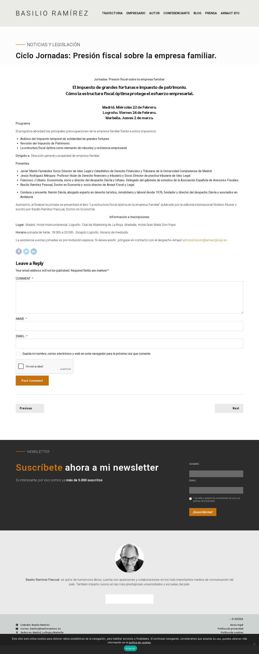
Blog (197, 13)
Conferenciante (176, 13)
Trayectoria (112, 13)
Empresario (135, 13)
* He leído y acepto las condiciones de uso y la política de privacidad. (216, 499)
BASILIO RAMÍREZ (52, 13)
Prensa (211, 13)
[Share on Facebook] (19, 251)
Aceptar (130, 648)
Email (21, 336)
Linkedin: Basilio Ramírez (35, 624)
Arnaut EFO (230, 13)
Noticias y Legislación (53, 44)
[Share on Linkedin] (34, 251)
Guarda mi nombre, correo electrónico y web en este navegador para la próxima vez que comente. (86, 353)
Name (21, 319)
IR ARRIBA (237, 619)
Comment (24, 278)
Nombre (194, 464)
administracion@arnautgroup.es (204, 240)
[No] (254, 644)
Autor (154, 13)
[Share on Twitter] (26, 251)
